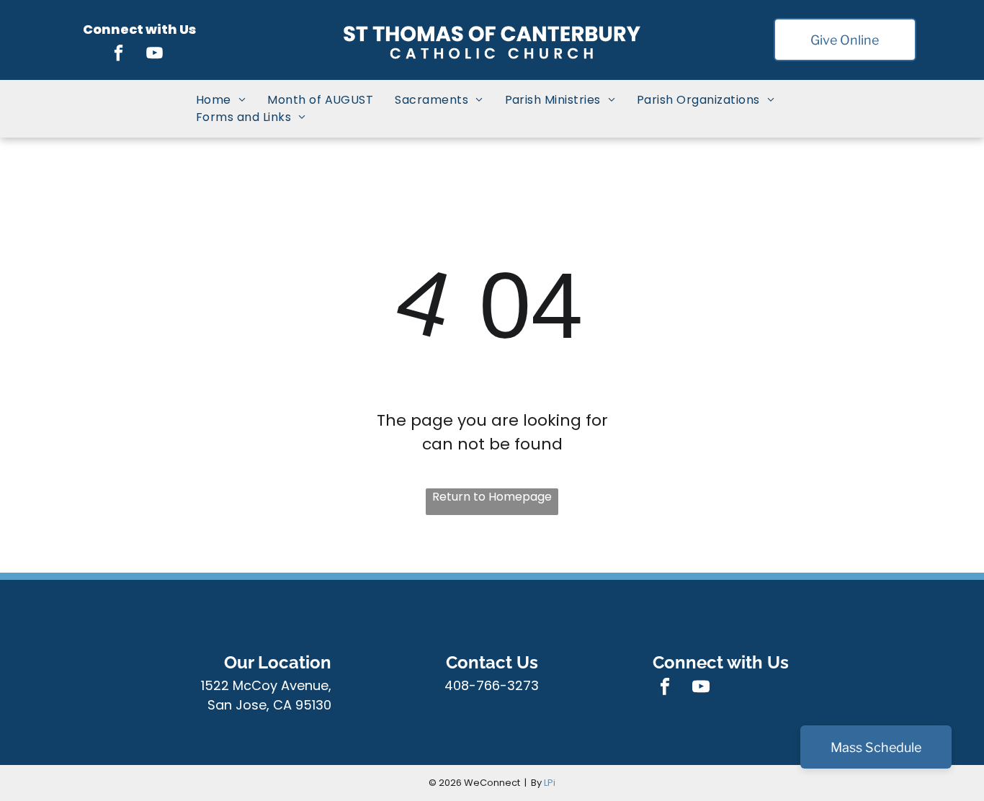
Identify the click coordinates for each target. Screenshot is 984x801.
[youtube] (154, 54)
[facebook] (118, 54)
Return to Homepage (492, 496)
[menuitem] (220, 100)
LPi (549, 782)
